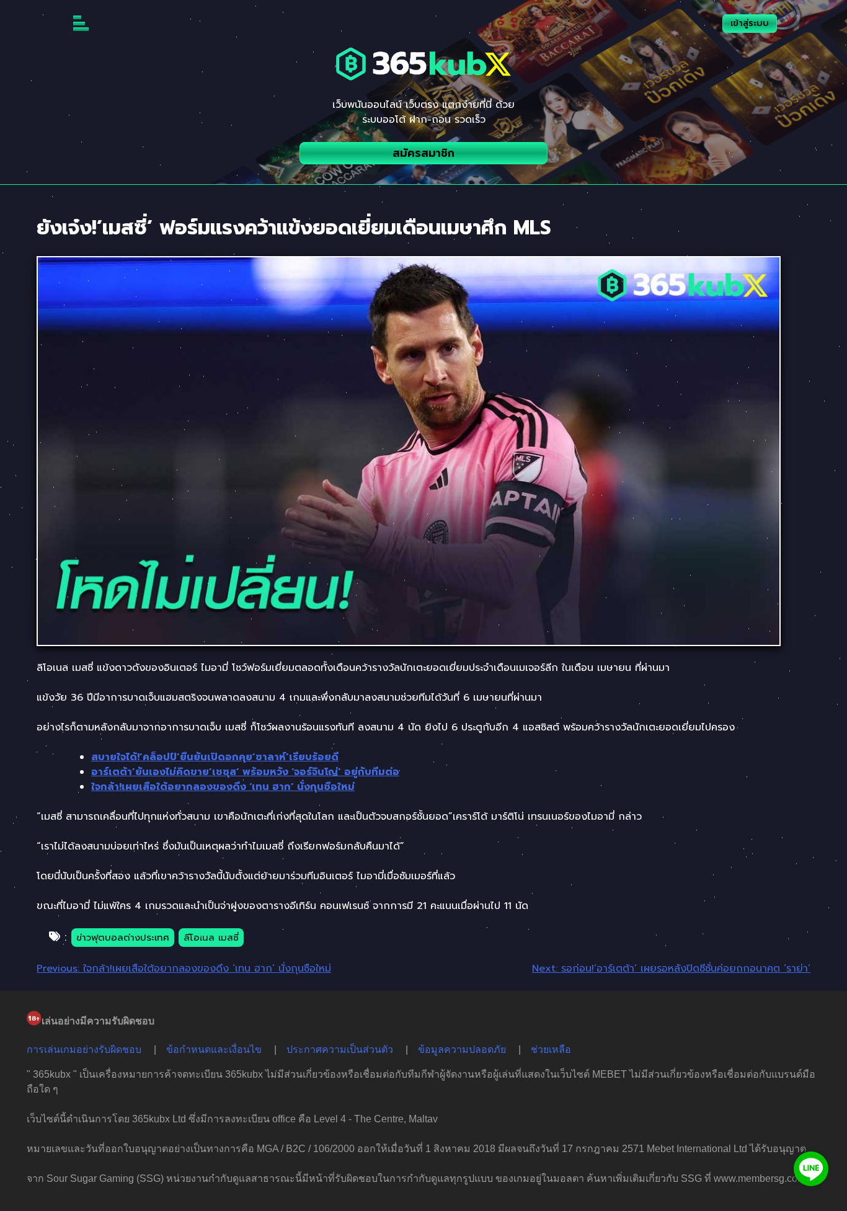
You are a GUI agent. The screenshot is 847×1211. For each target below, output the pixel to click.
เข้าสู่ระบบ (749, 23)
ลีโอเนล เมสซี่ (211, 937)
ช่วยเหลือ (551, 1049)
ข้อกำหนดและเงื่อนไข (214, 1049)
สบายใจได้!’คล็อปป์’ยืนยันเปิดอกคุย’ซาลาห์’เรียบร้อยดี (215, 757)
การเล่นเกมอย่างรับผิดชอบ (84, 1049)
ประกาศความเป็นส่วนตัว (339, 1049)
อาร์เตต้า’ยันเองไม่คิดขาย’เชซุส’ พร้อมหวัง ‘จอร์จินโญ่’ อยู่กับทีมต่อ (245, 772)
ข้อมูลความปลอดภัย (462, 1049)
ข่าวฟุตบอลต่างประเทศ (122, 937)
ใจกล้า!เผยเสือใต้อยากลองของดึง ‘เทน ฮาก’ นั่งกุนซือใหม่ (223, 786)
